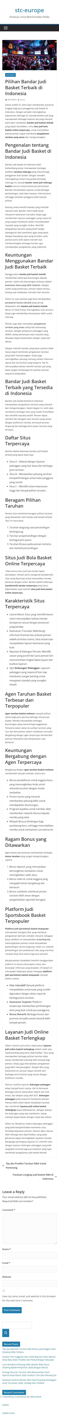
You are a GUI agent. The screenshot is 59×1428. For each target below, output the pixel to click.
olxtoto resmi (8, 1413)
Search (6, 1333)
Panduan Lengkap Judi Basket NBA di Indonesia (33, 1176)
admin (22, 99)
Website (6, 1276)
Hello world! (35, 1396)
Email (6, 1263)
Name (6, 1249)
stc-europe (29, 10)
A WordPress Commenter (14, 1396)
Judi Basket (10, 75)
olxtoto (5, 1405)
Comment (8, 1210)
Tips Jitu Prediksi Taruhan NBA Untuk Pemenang (26, 1165)
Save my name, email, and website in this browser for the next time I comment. (29, 1298)
